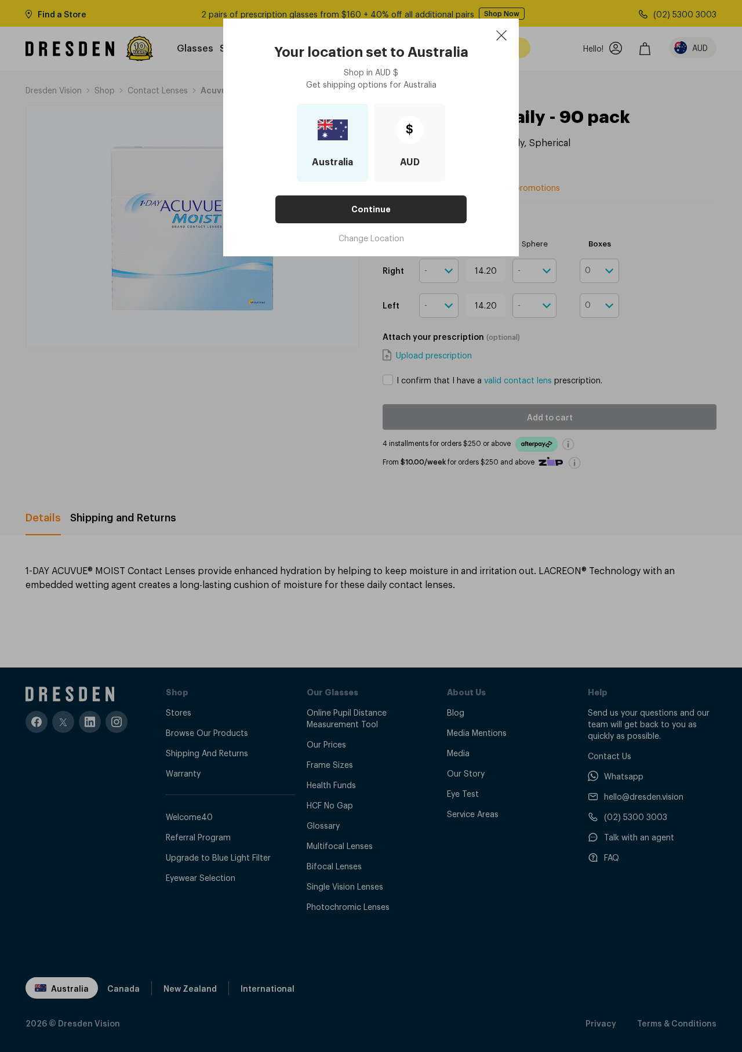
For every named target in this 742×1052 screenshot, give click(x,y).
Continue (371, 209)
